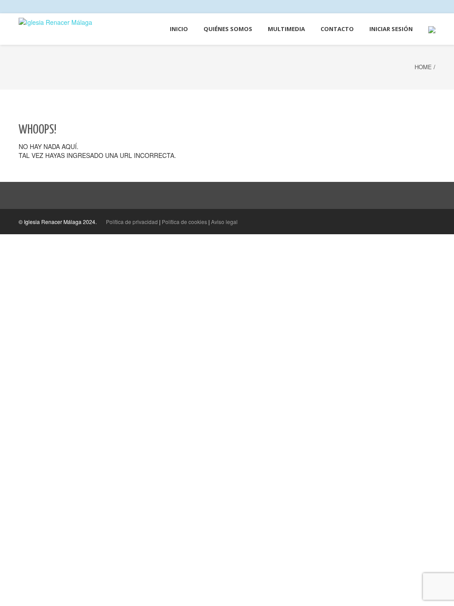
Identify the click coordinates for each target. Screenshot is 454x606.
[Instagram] (425, 6)
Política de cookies (184, 221)
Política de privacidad (132, 221)
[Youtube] (433, 6)
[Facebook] (417, 6)
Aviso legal (224, 221)
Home (423, 67)
